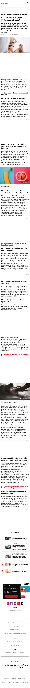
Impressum (9, 618)
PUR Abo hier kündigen (17, 641)
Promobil (9, 682)
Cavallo (12, 674)
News (20, 6)
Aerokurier (7, 670)
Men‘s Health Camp (14, 629)
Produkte (17, 0)
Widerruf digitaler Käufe (15, 645)
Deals (16, 6)
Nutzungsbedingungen (10, 622)
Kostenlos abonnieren (11, 596)
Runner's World (16, 682)
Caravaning (6, 674)
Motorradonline (21, 678)
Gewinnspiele (12, 610)
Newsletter (18, 610)
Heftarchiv (22, 652)
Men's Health (14, 678)
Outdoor (3, 682)
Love (11, 6)
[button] (15, 45)
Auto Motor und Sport (16, 670)
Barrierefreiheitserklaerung (22, 622)
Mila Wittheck (4, 32)
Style (7, 6)
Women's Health (24, 682)
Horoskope (25, 6)
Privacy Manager (24, 618)
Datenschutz (16, 618)
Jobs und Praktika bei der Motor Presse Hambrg (15, 633)
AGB (2, 622)
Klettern (23, 674)
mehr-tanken (6, 678)
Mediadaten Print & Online (12, 652)
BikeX (23, 670)
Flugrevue (18, 674)
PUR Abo (8, 641)
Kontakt (3, 618)
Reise (4, 6)
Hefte (13, 0)
